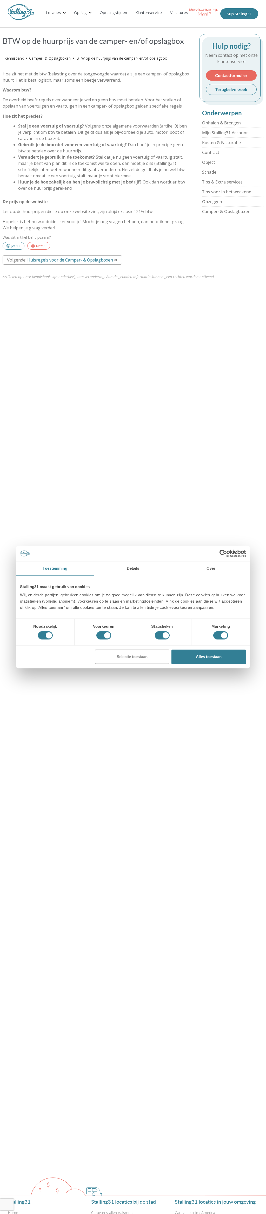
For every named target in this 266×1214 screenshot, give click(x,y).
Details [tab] (133, 568)
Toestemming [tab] (55, 568)
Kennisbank (14, 58)
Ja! (15, 245)
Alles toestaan (209, 656)
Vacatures (179, 12)
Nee (40, 245)
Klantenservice (148, 12)
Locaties (53, 12)
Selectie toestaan (132, 656)
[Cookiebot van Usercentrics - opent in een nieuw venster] (223, 553)
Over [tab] (211, 568)
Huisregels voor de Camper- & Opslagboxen (70, 260)
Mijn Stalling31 (239, 13)
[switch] (103, 635)
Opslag (80, 12)
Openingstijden (113, 12)
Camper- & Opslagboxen (50, 58)
